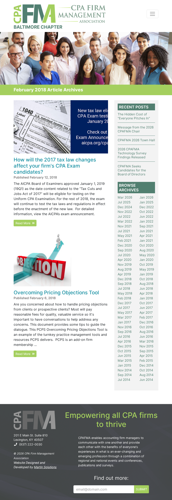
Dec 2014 (146, 365)
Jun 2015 (124, 356)
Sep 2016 (125, 332)
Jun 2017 (146, 308)
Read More (24, 223)
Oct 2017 (146, 303)
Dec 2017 (125, 303)
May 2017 (125, 313)
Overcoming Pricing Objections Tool (56, 292)
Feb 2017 (146, 317)
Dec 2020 (125, 245)
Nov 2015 (146, 346)
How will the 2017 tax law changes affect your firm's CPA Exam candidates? (55, 166)
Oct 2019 (146, 265)
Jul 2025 (124, 202)
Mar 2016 (146, 341)
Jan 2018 (146, 298)
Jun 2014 (146, 380)
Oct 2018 (146, 279)
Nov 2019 (125, 265)
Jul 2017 (124, 308)
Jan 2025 (146, 202)
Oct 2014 (146, 370)
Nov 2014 (125, 370)
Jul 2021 (124, 231)
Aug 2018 (146, 284)
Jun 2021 (146, 231)
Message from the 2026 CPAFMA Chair (136, 129)
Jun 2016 (146, 337)
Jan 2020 (146, 260)
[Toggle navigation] (152, 14)
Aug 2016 (146, 332)
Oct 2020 (146, 245)
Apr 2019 (124, 274)
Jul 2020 (124, 255)
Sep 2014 (125, 375)
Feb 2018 (124, 298)
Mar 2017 (125, 317)
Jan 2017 (124, 322)
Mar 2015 (125, 361)
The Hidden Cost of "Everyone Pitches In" (134, 116)
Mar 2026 (125, 197)
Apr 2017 (146, 313)
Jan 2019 (146, 274)
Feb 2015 (146, 361)
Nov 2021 (125, 226)
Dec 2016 (146, 322)
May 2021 (125, 236)
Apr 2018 (146, 293)
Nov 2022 (125, 212)
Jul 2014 (124, 380)
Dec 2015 (125, 346)
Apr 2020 (124, 260)
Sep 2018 (125, 284)
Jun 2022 (146, 217)
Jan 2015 (124, 365)
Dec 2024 (125, 207)
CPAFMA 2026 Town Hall (136, 140)
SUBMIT (141, 489)
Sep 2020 (125, 250)
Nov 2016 (125, 327)
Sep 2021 (146, 226)
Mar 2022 (125, 221)
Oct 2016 (146, 327)
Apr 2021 (146, 236)
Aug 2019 (125, 269)
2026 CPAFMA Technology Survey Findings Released (132, 153)
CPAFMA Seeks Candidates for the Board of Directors (132, 170)
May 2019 (146, 269)
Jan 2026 (146, 197)
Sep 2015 (146, 351)
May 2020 (146, 255)
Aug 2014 (146, 375)
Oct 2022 (146, 212)
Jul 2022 (124, 217)
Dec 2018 (125, 279)
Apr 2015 (146, 356)
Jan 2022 (146, 221)
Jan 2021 (146, 241)
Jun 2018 (146, 289)
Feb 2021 (124, 241)
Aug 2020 (146, 250)
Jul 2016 (124, 337)
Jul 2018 (124, 289)
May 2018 (125, 293)
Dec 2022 (146, 207)
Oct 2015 (124, 351)
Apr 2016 (124, 341)
